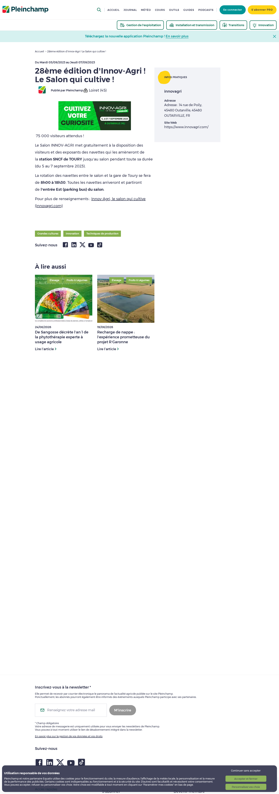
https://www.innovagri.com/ (186, 127)
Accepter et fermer (246, 778)
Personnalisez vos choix (246, 786)
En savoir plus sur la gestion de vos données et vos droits (69, 736)
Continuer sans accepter (246, 770)
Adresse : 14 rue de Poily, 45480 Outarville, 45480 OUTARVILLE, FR (183, 110)
